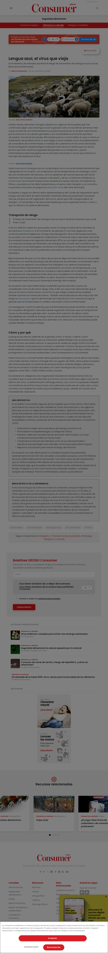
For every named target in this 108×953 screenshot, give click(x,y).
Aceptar (52, 938)
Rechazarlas (53, 947)
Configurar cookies (31, 947)
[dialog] (54, 937)
